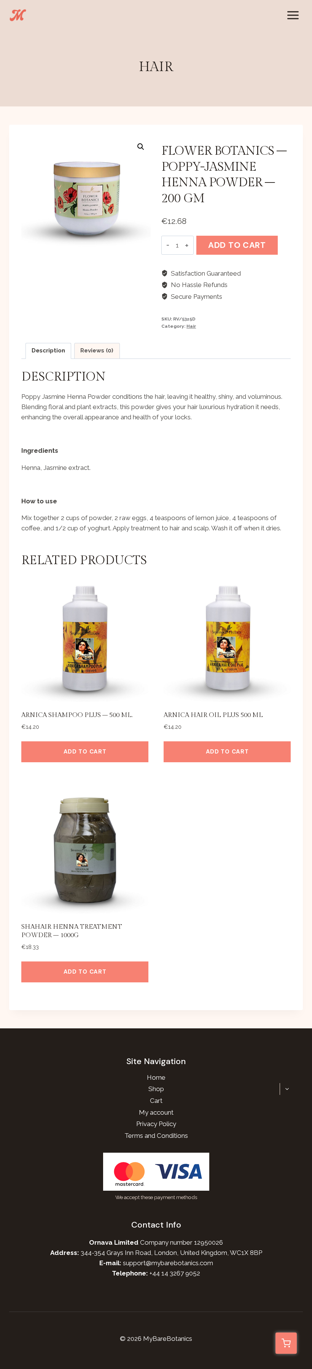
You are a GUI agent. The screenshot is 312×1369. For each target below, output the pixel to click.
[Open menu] (293, 15)
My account (156, 1112)
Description (48, 350)
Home (156, 1077)
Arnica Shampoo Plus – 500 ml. (77, 715)
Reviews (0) (96, 350)
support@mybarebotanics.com (168, 1263)
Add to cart (237, 245)
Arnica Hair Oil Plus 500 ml (213, 715)
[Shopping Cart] (286, 1343)
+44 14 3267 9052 (175, 1273)
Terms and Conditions (156, 1135)
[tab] (48, 351)
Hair (156, 67)
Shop (156, 1089)
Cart (156, 1100)
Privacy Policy (156, 1124)
